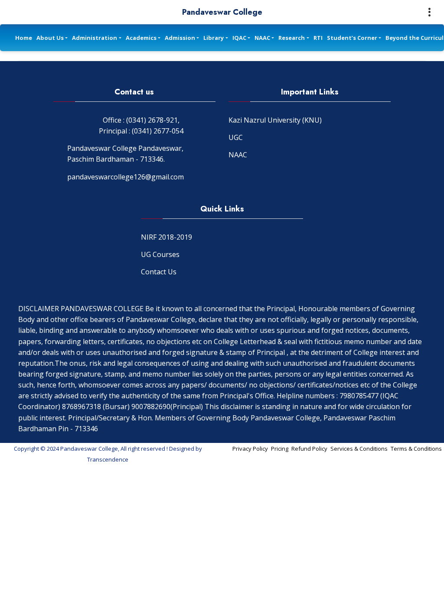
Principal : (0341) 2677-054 (141, 131)
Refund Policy (309, 448)
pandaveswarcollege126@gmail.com (125, 177)
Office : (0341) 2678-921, (141, 120)
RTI (318, 38)
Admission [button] (180, 38)
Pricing (279, 448)
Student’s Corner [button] (352, 38)
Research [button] (291, 38)
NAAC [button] (262, 38)
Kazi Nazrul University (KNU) (275, 120)
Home (23, 38)
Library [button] (213, 38)
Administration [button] (94, 38)
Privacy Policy (250, 448)
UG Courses (160, 254)
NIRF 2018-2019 (166, 237)
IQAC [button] (239, 38)
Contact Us (158, 271)
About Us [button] (50, 38)
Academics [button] (141, 38)
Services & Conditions (359, 448)
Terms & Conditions (416, 448)
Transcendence (107, 459)
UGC (236, 137)
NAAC (238, 154)
